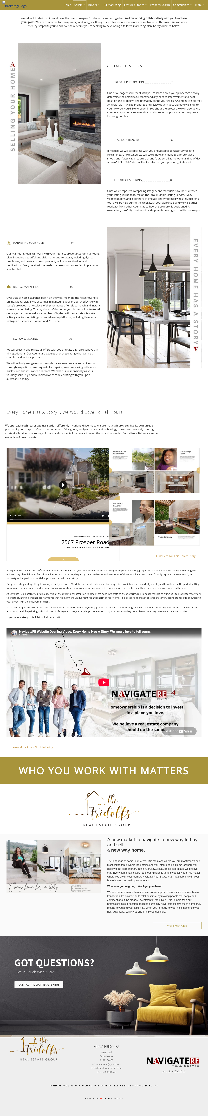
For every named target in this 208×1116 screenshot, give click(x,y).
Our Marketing (112, 5)
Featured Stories (135, 6)
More (200, 6)
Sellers (80, 6)
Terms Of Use (58, 1086)
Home (67, 5)
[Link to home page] (16, 5)
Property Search (160, 5)
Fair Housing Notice (144, 1086)
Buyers (94, 6)
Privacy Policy (80, 1086)
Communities (182, 6)
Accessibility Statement (110, 1086)
